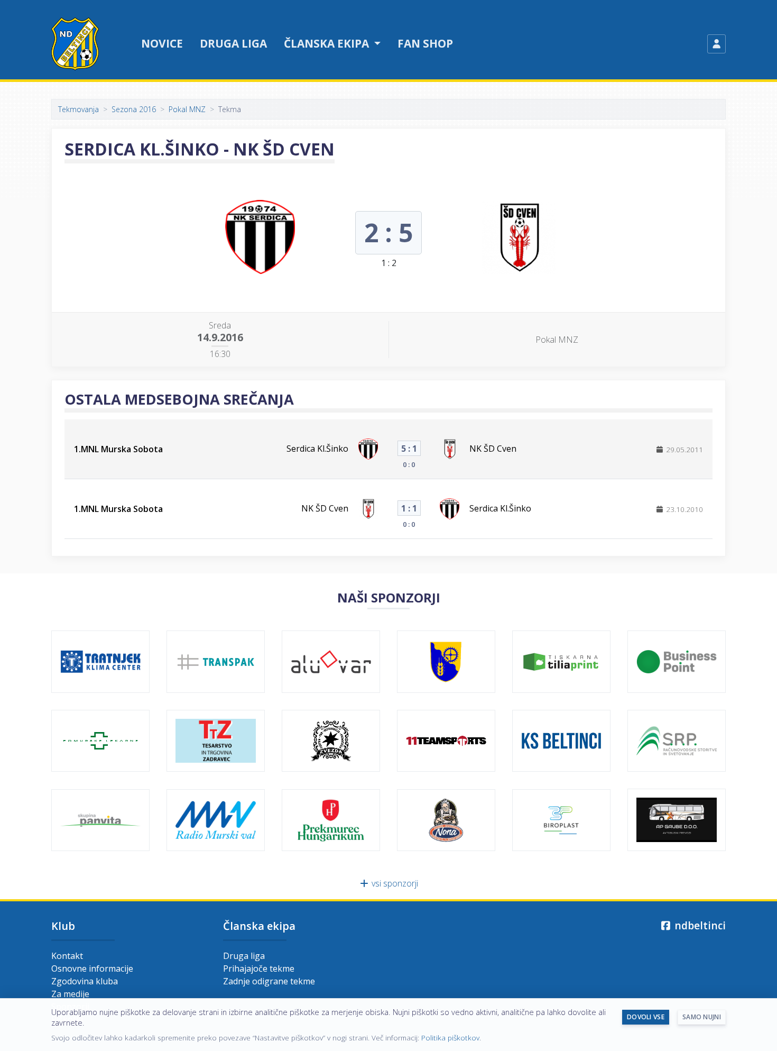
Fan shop (425, 43)
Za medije (70, 994)
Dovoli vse (645, 1016)
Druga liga (233, 43)
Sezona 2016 (134, 109)
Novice (162, 43)
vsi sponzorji (393, 883)
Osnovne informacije (92, 968)
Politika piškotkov (450, 1037)
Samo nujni (701, 1016)
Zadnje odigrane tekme (269, 981)
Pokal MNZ (187, 109)
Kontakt (67, 956)
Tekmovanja (78, 109)
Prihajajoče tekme (258, 968)
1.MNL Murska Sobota (118, 449)
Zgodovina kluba (84, 981)
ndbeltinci (699, 925)
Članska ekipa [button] (328, 43)
